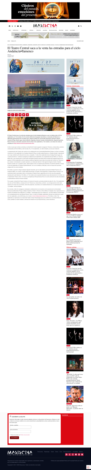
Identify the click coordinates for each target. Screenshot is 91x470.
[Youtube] (18, 26)
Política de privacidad (25, 434)
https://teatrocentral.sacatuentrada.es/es (24, 143)
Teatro (68, 372)
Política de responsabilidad (57, 460)
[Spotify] (20, 26)
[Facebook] (9, 26)
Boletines (61, 30)
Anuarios (45, 30)
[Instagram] (15, 26)
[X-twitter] (12, 26)
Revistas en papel (53, 30)
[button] (81, 26)
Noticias (31, 30)
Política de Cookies (78, 460)
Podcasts (38, 30)
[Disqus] (36, 225)
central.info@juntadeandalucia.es (40, 196)
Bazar (66, 30)
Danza (56, 451)
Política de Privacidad (69, 460)
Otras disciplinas (69, 403)
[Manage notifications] (88, 467)
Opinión (81, 451)
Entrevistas (15, 30)
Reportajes (23, 30)
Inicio (10, 30)
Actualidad (68, 105)
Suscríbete (72, 30)
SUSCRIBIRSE (14, 437)
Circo (61, 451)
